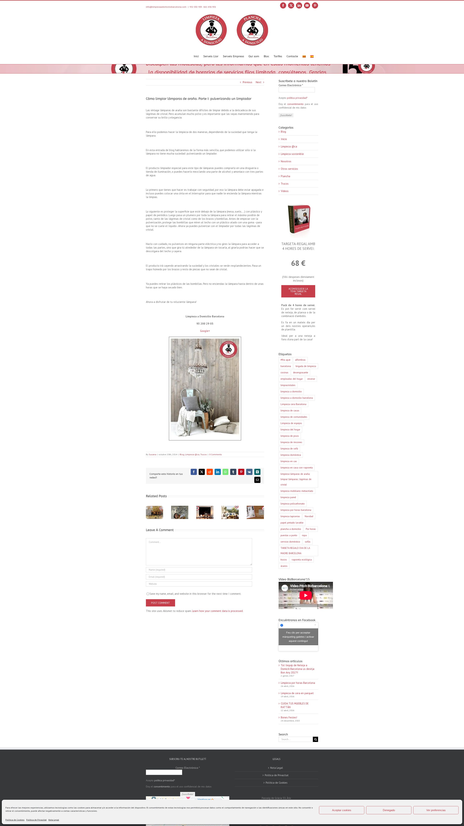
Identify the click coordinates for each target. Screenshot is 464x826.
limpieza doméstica (291, 454)
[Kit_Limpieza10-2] (298, 204)
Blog (182, 454)
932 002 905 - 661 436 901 (203, 6)
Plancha (285, 176)
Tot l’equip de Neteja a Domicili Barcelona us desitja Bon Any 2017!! (297, 669)
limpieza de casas (290, 410)
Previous (247, 82)
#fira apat (285, 359)
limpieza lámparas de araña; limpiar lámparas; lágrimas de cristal (296, 479)
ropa (304, 535)
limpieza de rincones (291, 442)
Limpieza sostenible (292, 154)
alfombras (300, 359)
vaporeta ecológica (302, 559)
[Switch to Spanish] (312, 56)
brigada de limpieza (306, 366)
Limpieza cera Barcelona (293, 404)
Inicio (284, 139)
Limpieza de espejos (291, 423)
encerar (311, 378)
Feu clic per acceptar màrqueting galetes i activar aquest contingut (298, 636)
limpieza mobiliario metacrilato (297, 491)
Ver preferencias (436, 810)
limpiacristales (288, 385)
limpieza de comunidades (294, 416)
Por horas (311, 529)
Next (258, 82)
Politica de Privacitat (36, 819)
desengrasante (300, 372)
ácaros (284, 566)
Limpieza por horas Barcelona (298, 683)
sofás (307, 541)
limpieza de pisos (290, 435)
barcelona (286, 366)
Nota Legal (53, 819)
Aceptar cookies (341, 810)
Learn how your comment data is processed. (217, 611)
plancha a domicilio (291, 529)
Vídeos (285, 191)
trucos (284, 559)
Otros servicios (289, 168)
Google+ (205, 331)
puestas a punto (289, 535)
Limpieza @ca (192, 454)
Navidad (309, 516)
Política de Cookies (14, 819)
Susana (152, 454)
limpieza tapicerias (290, 516)
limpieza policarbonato (293, 503)
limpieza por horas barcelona (296, 510)
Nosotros (286, 161)
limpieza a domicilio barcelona (297, 397)
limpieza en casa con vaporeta (297, 467)
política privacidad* (297, 97)
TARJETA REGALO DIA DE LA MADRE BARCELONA (295, 550)
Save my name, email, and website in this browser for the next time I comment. (195, 593)
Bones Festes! (289, 717)
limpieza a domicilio (291, 391)
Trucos (203, 454)
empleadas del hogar (292, 378)
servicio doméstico (290, 541)
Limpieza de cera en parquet (297, 693)
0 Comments (215, 454)
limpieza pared (288, 497)
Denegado (389, 810)
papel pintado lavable (292, 522)
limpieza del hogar (290, 429)
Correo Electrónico (291, 85)
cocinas (284, 372)
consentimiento (295, 104)
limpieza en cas (289, 461)
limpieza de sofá (289, 448)
